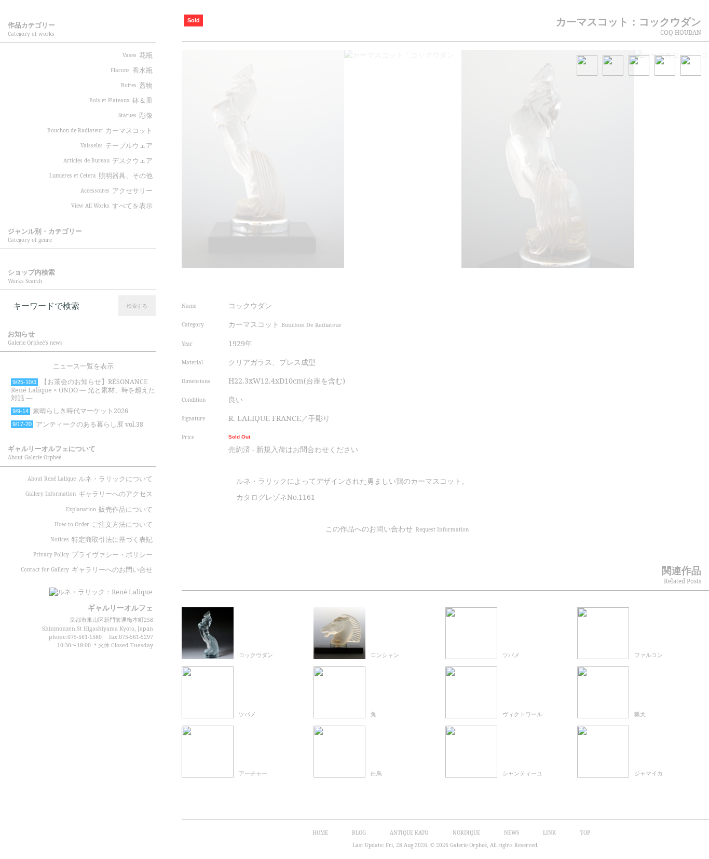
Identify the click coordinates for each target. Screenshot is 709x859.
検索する (137, 305)
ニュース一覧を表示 (83, 366)
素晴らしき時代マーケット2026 (70, 410)
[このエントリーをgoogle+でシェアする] (520, 282)
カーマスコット (285, 324)
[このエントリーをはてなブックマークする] (540, 282)
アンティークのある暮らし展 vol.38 (77, 424)
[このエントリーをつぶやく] (481, 282)
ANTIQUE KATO (409, 832)
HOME (320, 832)
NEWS (511, 832)
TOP (585, 832)
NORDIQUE (466, 832)
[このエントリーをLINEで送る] (559, 282)
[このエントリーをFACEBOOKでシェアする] (501, 282)
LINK (549, 832)
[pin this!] (462, 282)
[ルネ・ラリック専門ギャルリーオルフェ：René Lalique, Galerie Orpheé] (93, 588)
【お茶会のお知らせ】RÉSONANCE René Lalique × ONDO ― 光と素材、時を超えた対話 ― (83, 389)
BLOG (359, 832)
